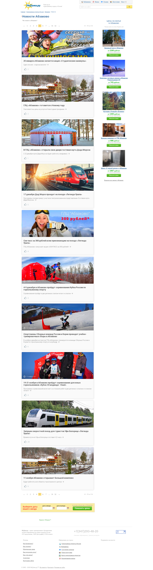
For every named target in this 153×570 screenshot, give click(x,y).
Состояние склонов (67, 549)
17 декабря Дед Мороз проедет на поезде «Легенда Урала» (53, 194)
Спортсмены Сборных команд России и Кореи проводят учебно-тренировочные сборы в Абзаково (55, 335)
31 (52, 26)
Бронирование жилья (68, 558)
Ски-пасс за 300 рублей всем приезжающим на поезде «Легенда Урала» (55, 241)
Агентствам (26, 558)
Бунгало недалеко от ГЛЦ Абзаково (114, 138)
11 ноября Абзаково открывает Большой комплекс (49, 478)
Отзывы (105, 2)
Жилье (97, 2)
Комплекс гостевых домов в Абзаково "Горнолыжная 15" (114, 79)
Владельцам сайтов (28, 561)
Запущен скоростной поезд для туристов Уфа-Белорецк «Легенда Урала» (56, 432)
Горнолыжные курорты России (35, 12)
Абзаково (47, 12)
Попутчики (116, 2)
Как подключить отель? (29, 552)
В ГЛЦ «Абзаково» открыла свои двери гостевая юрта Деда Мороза (57, 150)
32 (55, 26)
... (49, 26)
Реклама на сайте (59, 567)
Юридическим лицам (29, 549)
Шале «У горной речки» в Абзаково (114, 168)
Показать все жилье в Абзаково (113, 180)
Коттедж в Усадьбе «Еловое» (113, 111)
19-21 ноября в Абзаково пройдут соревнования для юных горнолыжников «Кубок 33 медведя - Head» (52, 383)
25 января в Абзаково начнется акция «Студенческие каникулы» (55, 61)
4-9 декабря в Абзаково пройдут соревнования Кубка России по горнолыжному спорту (55, 288)
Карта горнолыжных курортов (70, 555)
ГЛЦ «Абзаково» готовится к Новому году (44, 105)
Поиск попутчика (66, 552)
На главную (43, 567)
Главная (23, 12)
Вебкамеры (87, 2)
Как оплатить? (27, 546)
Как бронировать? (28, 543)
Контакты (50, 567)
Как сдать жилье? (28, 555)
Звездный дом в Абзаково (113, 48)
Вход (123, 2)
